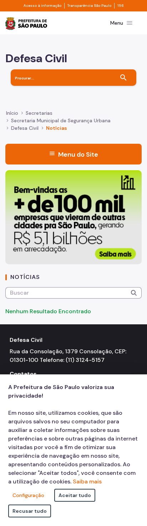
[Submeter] (134, 293)
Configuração (28, 495)
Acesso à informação (42, 6)
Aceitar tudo (75, 495)
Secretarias (39, 113)
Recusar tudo (29, 511)
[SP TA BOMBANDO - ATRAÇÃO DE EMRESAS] (73, 217)
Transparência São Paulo (89, 6)
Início (12, 113)
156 (120, 6)
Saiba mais (87, 481)
